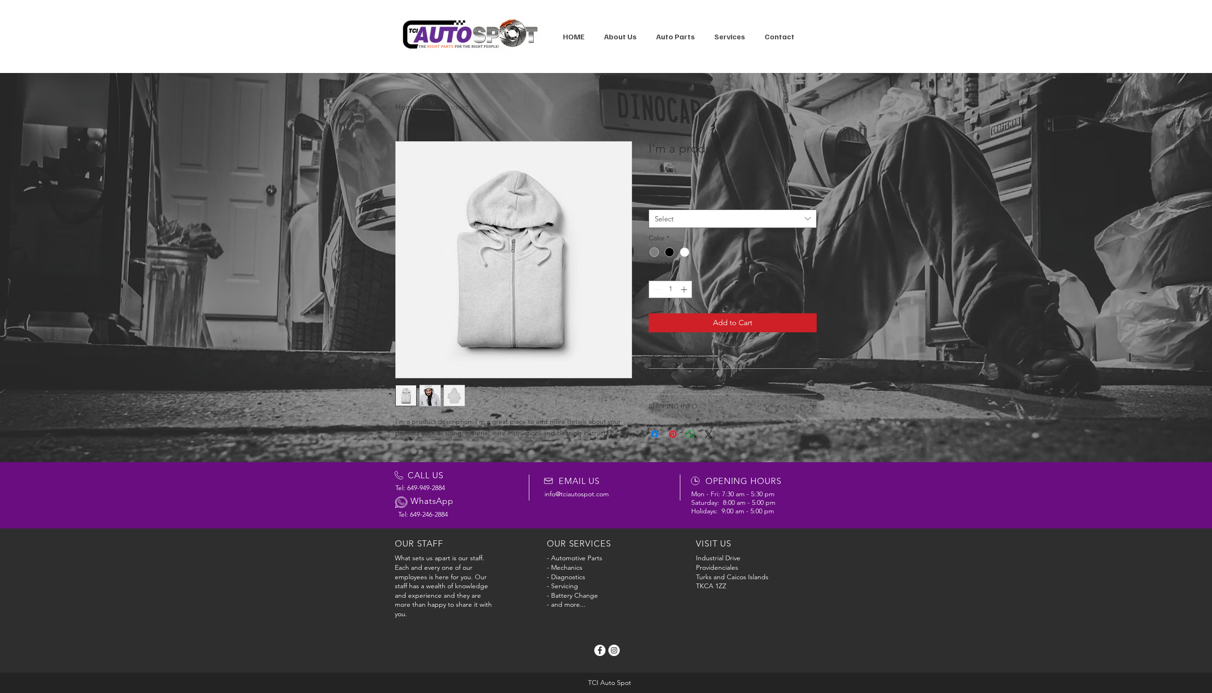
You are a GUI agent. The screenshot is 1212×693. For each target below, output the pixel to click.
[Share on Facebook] (654, 434)
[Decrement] (656, 289)
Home (406, 106)
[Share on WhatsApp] (690, 434)
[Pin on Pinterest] (672, 434)
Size (657, 200)
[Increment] (685, 289)
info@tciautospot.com (576, 494)
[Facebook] (600, 650)
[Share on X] (708, 434)
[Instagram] (614, 650)
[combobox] (733, 219)
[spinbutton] (670, 289)
